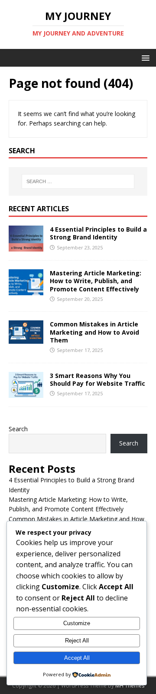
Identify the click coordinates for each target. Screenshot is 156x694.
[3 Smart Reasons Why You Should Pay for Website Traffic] (26, 392)
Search (18, 429)
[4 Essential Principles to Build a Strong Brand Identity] (26, 246)
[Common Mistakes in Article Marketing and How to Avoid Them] (26, 338)
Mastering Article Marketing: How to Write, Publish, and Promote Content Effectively (95, 281)
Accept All (77, 658)
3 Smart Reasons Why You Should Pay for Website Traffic (97, 379)
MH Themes (129, 685)
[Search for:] (78, 181)
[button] (144, 57)
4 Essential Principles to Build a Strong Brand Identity (98, 233)
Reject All (77, 640)
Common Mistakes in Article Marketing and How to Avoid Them (94, 332)
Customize (76, 623)
